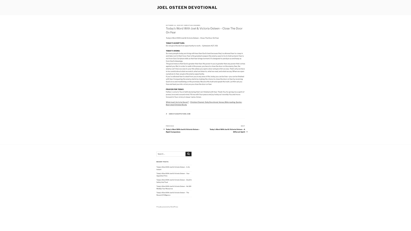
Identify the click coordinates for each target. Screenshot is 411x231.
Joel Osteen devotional (187, 7)
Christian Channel (192, 25)
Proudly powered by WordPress (167, 207)
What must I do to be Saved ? (177, 102)
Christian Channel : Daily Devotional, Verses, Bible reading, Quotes (216, 102)
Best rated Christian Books (176, 105)
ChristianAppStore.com (180, 114)
